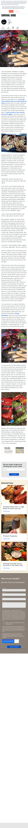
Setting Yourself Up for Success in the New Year (13, 564)
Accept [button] (11, 11)
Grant (9, 20)
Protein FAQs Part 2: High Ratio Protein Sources (13, 507)
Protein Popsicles (10, 536)
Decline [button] (16, 11)
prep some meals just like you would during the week (13, 101)
